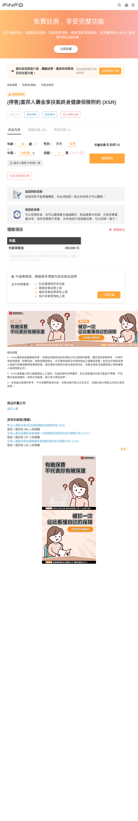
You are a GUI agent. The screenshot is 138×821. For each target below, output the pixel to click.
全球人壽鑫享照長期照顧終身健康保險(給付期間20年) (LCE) (43, 441)
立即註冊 (66, 48)
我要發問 (107, 158)
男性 (59, 144)
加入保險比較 (70, 114)
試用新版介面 (110, 70)
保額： (48, 153)
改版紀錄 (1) (62, 130)
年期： (11, 153)
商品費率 (50, 114)
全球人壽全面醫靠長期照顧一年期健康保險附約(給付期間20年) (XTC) (48, 433)
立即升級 (109, 294)
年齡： (11, 144)
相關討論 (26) (37, 130)
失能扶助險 (47, 84)
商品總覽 (12, 84)
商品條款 (32, 114)
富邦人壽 (12, 408)
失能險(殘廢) (29, 84)
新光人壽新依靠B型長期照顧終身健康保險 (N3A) (36, 425)
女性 (73, 144)
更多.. (123, 449)
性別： (48, 144)
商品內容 (14, 130)
